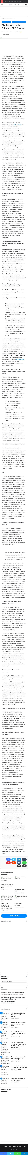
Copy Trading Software (18, 904)
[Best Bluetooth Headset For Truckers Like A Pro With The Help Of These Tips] (5, 1071)
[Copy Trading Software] (21, 898)
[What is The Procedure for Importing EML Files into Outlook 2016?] (7, 898)
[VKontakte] (19, 862)
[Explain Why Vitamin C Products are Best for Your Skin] (5, 1036)
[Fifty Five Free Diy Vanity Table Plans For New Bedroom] (5, 1017)
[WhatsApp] (24, 862)
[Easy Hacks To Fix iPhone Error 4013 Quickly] (5, 1081)
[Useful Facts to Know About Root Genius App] (7, 879)
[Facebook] (8, 859)
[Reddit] (13, 862)
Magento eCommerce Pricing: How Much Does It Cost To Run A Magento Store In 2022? (18, 1045)
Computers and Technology (19, 22)
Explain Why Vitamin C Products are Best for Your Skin (18, 1033)
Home (4, 18)
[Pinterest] (8, 862)
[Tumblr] (24, 859)
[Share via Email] (19, 865)
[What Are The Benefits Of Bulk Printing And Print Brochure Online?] (5, 1060)
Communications (11, 18)
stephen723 (5, 31)
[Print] (24, 865)
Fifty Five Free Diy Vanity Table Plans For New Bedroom (18, 1015)
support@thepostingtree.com (8, 999)
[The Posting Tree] (14, 4)
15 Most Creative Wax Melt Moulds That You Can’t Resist (18, 1024)
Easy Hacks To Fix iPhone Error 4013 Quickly (18, 1079)
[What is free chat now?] (21, 882)
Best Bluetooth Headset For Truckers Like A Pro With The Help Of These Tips (19, 1067)
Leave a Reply (14, 915)
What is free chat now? (19, 890)
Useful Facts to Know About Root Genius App (7, 886)
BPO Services (18, 124)
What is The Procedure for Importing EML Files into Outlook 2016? (6, 906)
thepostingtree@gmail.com (7, 1003)
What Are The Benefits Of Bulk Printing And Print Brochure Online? (18, 1058)
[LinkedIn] (19, 859)
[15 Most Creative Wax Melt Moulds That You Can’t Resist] (5, 1026)
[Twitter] (13, 859)
